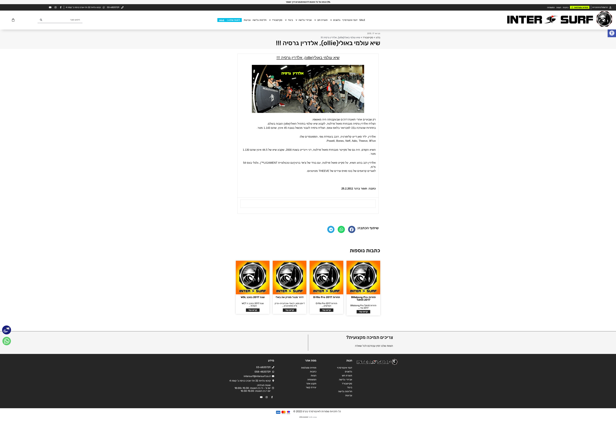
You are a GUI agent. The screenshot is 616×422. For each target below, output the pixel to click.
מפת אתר (310, 360)
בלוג (378, 37)
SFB (300, 417)
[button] (612, 33)
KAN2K (305, 417)
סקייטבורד (368, 37)
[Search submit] (41, 20)
